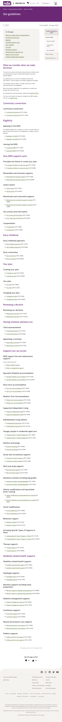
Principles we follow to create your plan (17, 165)
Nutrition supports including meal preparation (19, 590)
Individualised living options (14, 423)
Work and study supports (13, 469)
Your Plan (9, 284)
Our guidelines (50, 50)
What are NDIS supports (13, 365)
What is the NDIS (51, 41)
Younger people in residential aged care (17, 435)
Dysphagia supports (11, 576)
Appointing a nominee (12, 342)
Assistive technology (12, 446)
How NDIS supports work (13, 42)
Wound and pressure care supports (16, 625)
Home (5, 9)
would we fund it (34, 93)
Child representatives (12, 331)
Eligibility (8, 40)
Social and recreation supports (14, 458)
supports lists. (14, 98)
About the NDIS (28, 9)
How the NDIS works (50, 45)
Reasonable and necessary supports (16, 176)
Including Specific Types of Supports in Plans (18, 536)
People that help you (51, 58)
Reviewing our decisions (12, 313)
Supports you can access (12, 54)
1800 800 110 (20, 3)
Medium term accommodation (14, 400)
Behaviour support (11, 522)
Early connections (11, 255)
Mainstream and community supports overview (19, 200)
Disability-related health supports (15, 57)
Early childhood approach (13, 244)
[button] (57, 37)
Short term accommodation (14, 388)
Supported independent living (14, 411)
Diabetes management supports (15, 602)
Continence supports (12, 613)
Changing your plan (11, 296)
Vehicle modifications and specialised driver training (20, 495)
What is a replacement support (15, 368)
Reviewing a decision (11, 49)
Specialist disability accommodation (16, 376)
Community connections (12, 37)
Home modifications (12, 510)
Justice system (10, 188)
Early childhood (10, 45)
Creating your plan (11, 273)
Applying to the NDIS (12, 136)
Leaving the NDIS (11, 147)
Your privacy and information (14, 215)
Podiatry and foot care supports (15, 637)
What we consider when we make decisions (17, 35)
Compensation (10, 227)
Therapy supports (11, 547)
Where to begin (49, 54)
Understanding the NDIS (15, 9)
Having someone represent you (14, 52)
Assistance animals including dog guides (17, 481)
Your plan (8, 47)
